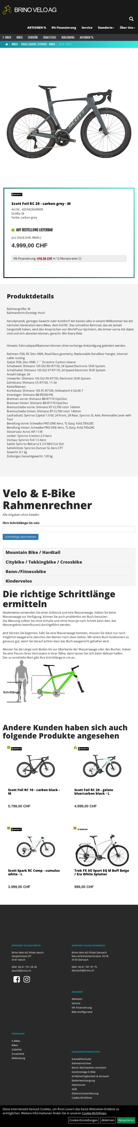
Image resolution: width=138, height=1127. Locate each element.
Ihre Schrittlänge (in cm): (21, 523)
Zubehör (33, 37)
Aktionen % (87, 37)
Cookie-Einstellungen (83, 1120)
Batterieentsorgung (83, 1080)
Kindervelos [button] (19, 581)
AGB (74, 1089)
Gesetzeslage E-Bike (84, 1072)
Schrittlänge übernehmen (20, 536)
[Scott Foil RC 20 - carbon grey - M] (69, 122)
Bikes (19, 37)
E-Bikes (7, 37)
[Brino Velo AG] (30, 9)
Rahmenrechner (81, 1063)
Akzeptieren (126, 1120)
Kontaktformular (81, 1059)
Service (87, 28)
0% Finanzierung (64, 28)
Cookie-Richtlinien (94, 1113)
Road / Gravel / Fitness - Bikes (38, 44)
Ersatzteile (49, 37)
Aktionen (77, 999)
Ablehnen (108, 1120)
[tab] (69, 552)
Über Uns (127, 28)
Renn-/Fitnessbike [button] (26, 571)
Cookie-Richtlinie (82, 1097)
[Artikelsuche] (131, 19)
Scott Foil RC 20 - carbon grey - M (41, 203)
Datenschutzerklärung (85, 1093)
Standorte (105, 28)
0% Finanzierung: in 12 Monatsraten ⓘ (47, 258)
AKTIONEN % (36, 28)
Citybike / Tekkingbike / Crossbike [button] (44, 562)
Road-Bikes (65, 44)
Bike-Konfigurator (82, 1012)
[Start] (6, 44)
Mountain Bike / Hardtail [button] (33, 552)
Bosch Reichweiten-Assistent (89, 1067)
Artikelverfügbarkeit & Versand (90, 1076)
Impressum (78, 1084)
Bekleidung (67, 37)
